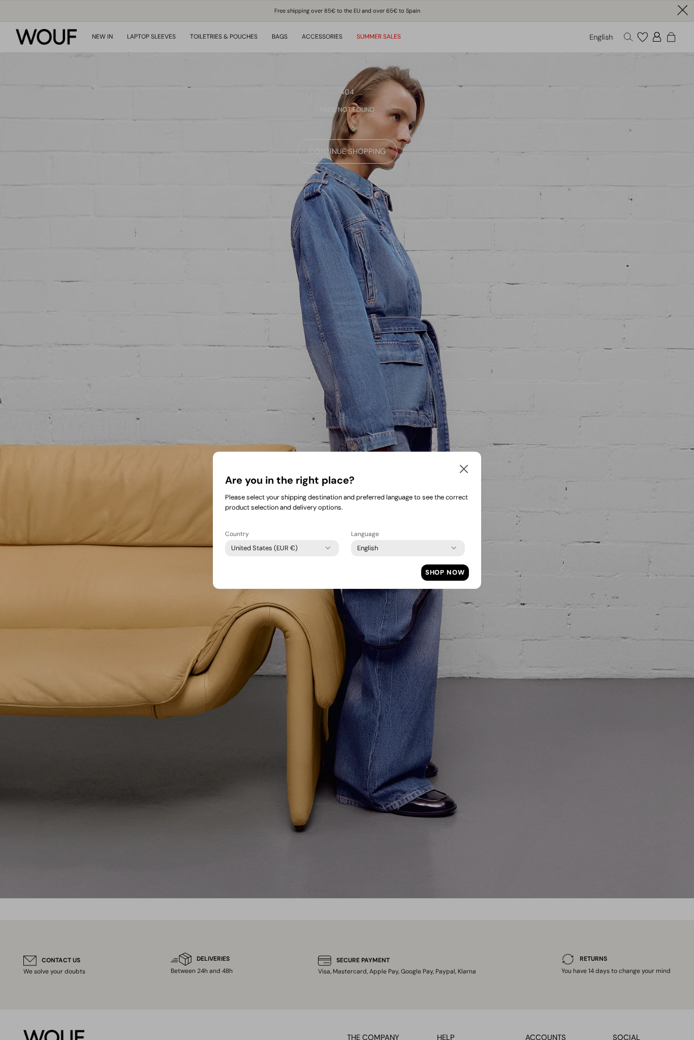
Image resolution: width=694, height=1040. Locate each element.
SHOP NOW (445, 572)
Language (365, 534)
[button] (464, 471)
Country (237, 534)
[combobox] (264, 548)
